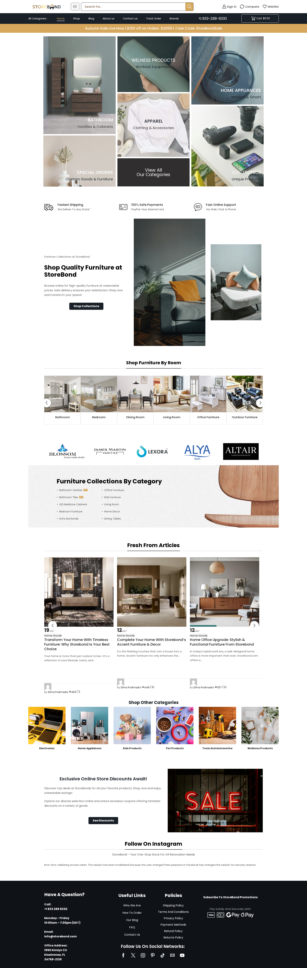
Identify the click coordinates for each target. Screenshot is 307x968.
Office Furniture (114, 490)
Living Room (111, 504)
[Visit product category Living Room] (172, 394)
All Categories (37, 18)
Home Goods (126, 635)
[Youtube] (182, 955)
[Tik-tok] (162, 955)
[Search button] (189, 7)
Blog (91, 18)
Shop (76, 18)
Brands (174, 18)
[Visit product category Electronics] (47, 725)
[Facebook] (123, 955)
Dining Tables (112, 518)
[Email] (172, 955)
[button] (86, 306)
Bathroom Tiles (68, 497)
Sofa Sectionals (69, 518)
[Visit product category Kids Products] (132, 725)
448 (146, 687)
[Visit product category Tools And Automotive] (217, 725)
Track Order (153, 18)
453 (73, 692)
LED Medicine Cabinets (73, 504)
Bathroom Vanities (70, 490)
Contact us (130, 18)
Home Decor (112, 511)
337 (219, 687)
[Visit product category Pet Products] (174, 725)
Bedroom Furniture (70, 511)
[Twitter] (133, 955)
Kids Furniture (112, 497)
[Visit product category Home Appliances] (89, 725)
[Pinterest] (152, 955)
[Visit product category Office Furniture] (208, 394)
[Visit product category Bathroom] (62, 394)
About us (108, 18)
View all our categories (153, 172)
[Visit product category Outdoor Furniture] (244, 394)
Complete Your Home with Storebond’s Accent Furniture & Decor (151, 642)
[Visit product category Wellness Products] (260, 725)
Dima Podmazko (58, 692)
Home (61, 18)
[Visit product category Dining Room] (135, 394)
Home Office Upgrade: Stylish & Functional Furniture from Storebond (222, 642)
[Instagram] (143, 955)
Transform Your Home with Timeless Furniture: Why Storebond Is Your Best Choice (77, 644)
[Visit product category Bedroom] (99, 394)
